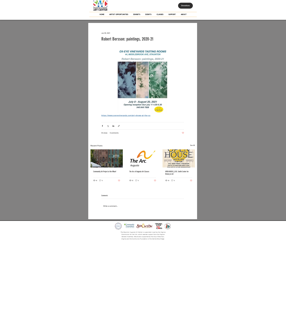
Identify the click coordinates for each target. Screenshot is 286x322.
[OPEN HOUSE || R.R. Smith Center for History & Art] (179, 158)
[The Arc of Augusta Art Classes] (143, 158)
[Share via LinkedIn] (113, 126)
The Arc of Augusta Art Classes (139, 171)
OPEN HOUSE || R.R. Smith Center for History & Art (177, 172)
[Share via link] (119, 126)
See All (192, 145)
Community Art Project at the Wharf (104, 171)
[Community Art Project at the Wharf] (106, 158)
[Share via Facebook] (102, 126)
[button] (160, 14)
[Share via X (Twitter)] (108, 126)
